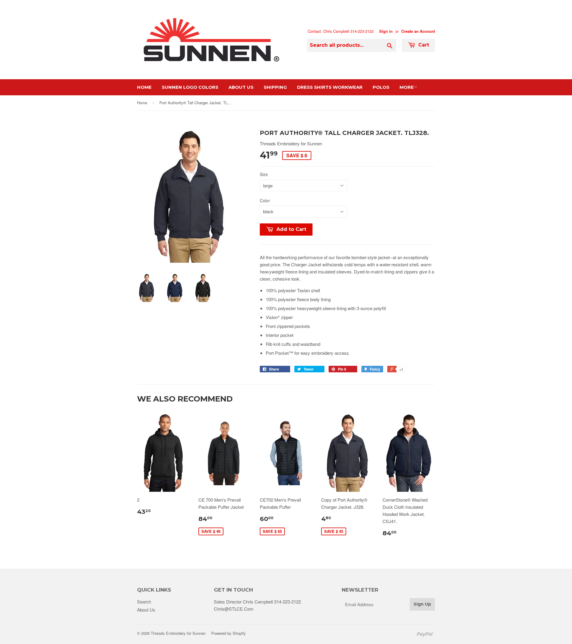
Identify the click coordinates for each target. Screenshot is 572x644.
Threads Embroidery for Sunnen (178, 633)
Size (264, 174)
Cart (423, 45)
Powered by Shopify (228, 633)
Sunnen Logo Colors (190, 87)
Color (265, 200)
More (407, 87)
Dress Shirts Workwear (330, 87)
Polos (381, 87)
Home (144, 87)
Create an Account (418, 31)
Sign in (386, 31)
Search (144, 601)
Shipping (275, 87)
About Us (241, 87)
